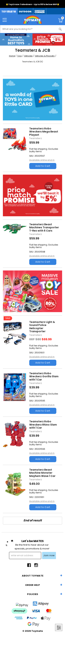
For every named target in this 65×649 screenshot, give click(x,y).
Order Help (32, 585)
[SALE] (15, 343)
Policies (32, 594)
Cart (62, 18)
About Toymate (32, 575)
